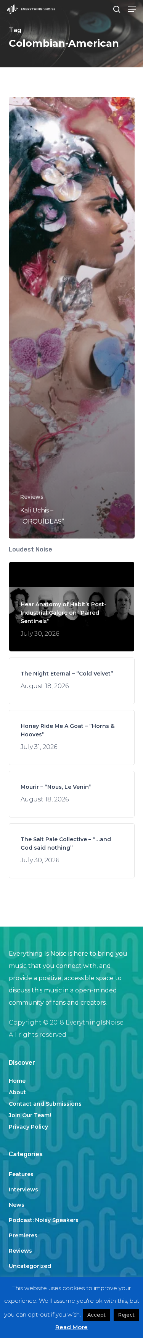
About (17, 1092)
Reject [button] (126, 1315)
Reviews (31, 496)
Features (21, 1174)
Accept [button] (96, 1315)
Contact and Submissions (45, 1103)
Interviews (23, 1189)
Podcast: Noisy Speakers (44, 1220)
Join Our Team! (30, 1115)
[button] (132, 9)
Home (17, 1080)
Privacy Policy (28, 1126)
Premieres (23, 1235)
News (16, 1204)
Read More (71, 1327)
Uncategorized (30, 1266)
